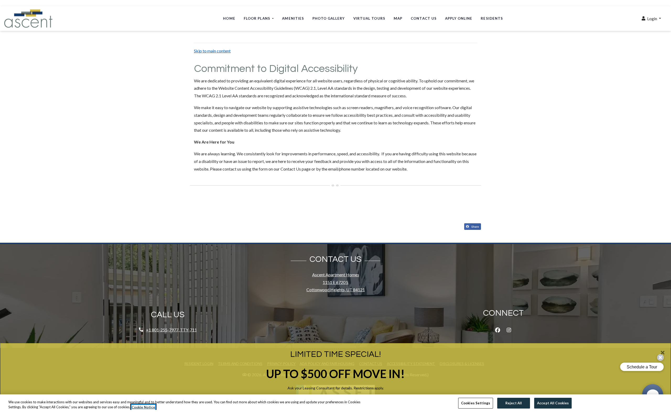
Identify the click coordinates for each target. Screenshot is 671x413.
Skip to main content (212, 50)
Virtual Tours (369, 18)
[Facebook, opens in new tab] (498, 330)
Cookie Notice (143, 407)
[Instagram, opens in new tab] (509, 330)
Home (229, 18)
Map (398, 18)
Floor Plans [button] (257, 18)
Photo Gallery (328, 18)
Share (474, 226)
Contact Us (424, 18)
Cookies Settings (475, 403)
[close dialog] (662, 352)
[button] (651, 19)
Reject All (513, 403)
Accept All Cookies (553, 403)
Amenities (293, 18)
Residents (492, 18)
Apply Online (461, 18)
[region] (335, 403)
